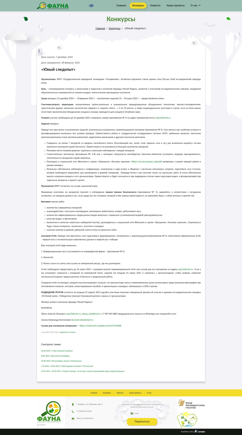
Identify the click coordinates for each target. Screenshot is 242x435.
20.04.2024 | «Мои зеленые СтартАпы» (57, 351)
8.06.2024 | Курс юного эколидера (55, 356)
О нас (194, 5)
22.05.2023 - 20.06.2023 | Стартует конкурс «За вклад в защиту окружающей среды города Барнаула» (83, 371)
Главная (121, 5)
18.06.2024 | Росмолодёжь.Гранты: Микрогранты (61, 361)
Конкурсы (138, 5)
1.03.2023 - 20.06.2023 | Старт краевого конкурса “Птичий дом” (67, 366)
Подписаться (142, 421)
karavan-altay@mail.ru (82, 320)
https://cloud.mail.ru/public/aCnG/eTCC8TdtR (100, 326)
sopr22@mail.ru (163, 118)
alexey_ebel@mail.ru (91, 314)
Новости (155, 5)
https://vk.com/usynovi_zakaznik (146, 162)
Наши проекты (176, 5)
